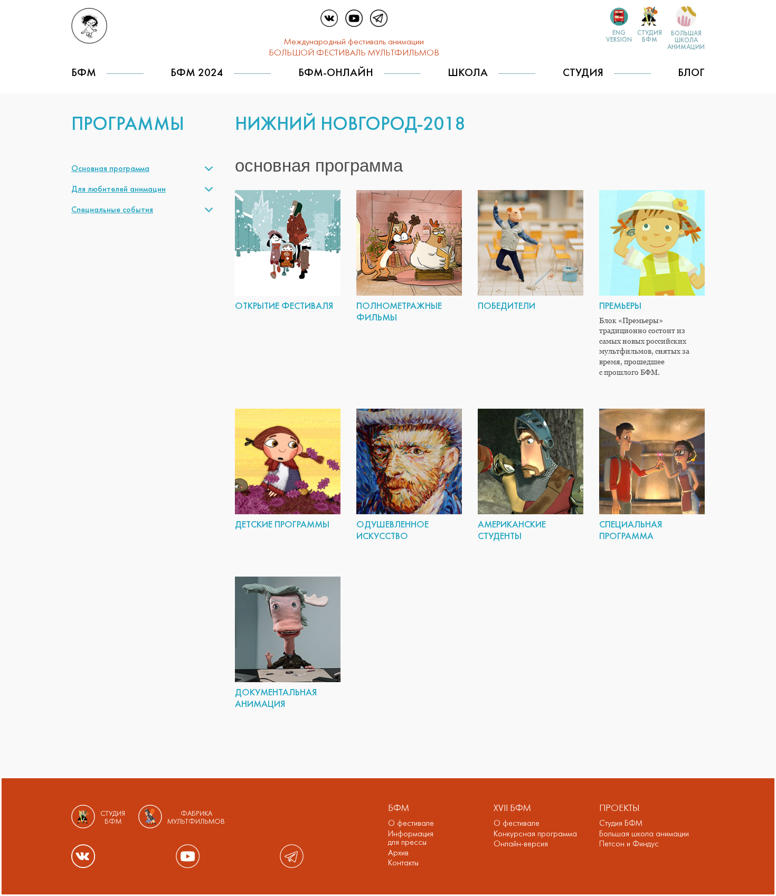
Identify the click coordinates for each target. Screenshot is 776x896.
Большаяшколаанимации (686, 40)
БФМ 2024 (197, 73)
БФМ (83, 73)
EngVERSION (619, 36)
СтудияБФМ (649, 36)
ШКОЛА (468, 73)
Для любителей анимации (118, 189)
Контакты (403, 863)
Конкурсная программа (535, 834)
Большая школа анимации (644, 834)
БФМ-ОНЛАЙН (335, 73)
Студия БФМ (620, 823)
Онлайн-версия (521, 844)
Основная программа (110, 169)
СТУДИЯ (583, 73)
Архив (398, 853)
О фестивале (411, 823)
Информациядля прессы (410, 839)
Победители (506, 306)
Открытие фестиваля (284, 306)
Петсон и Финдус (629, 844)
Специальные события (112, 210)
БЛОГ (691, 73)
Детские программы (282, 525)
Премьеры (620, 306)
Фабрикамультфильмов (196, 818)
